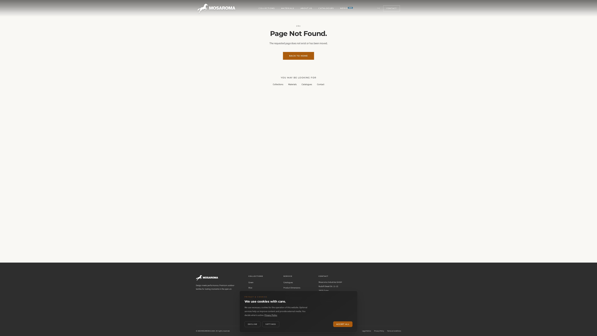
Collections (267, 8)
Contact (391, 8)
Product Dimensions (291, 287)
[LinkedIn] (198, 297)
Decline (252, 324)
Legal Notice (366, 331)
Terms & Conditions (394, 331)
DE (378, 8)
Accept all (342, 324)
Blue (250, 287)
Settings (271, 324)
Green (250, 282)
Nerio (346, 8)
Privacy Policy (379, 331)
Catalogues (326, 8)
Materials (287, 8)
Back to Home (298, 56)
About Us (306, 8)
